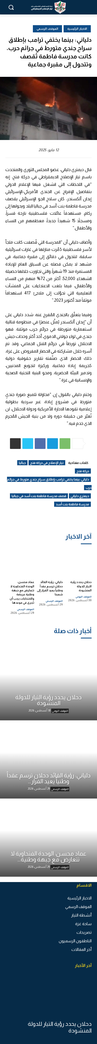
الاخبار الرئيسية (77, 28)
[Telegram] (52, 443)
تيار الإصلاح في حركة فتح (47, 463)
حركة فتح (83, 471)
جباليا (22, 463)
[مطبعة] (15, 443)
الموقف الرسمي (54, 601)
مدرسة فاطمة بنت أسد (72, 504)
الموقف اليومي (83, 596)
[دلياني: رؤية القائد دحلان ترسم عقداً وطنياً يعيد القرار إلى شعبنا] (50, 562)
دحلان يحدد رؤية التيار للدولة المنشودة (81, 586)
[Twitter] (27, 443)
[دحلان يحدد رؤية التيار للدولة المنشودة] (79, 562)
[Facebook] (40, 443)
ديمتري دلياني (80, 496)
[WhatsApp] (65, 443)
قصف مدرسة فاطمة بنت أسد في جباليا (39, 496)
